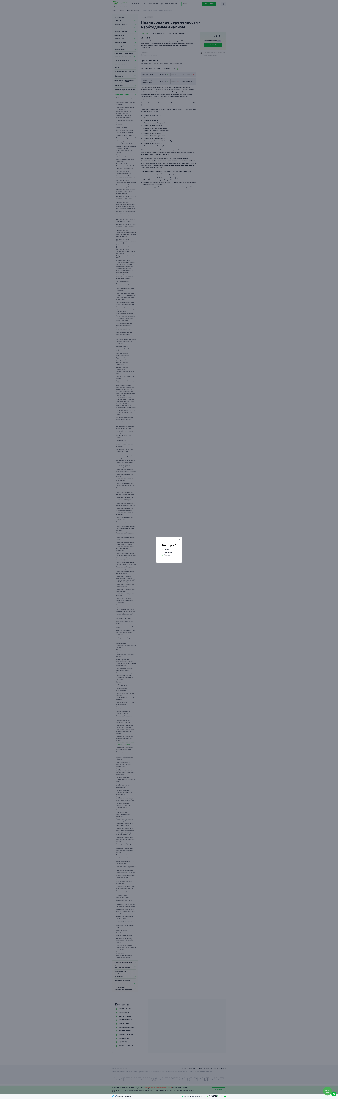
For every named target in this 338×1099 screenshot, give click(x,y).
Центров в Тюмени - (198, 1096)
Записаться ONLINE (327, 1091)
